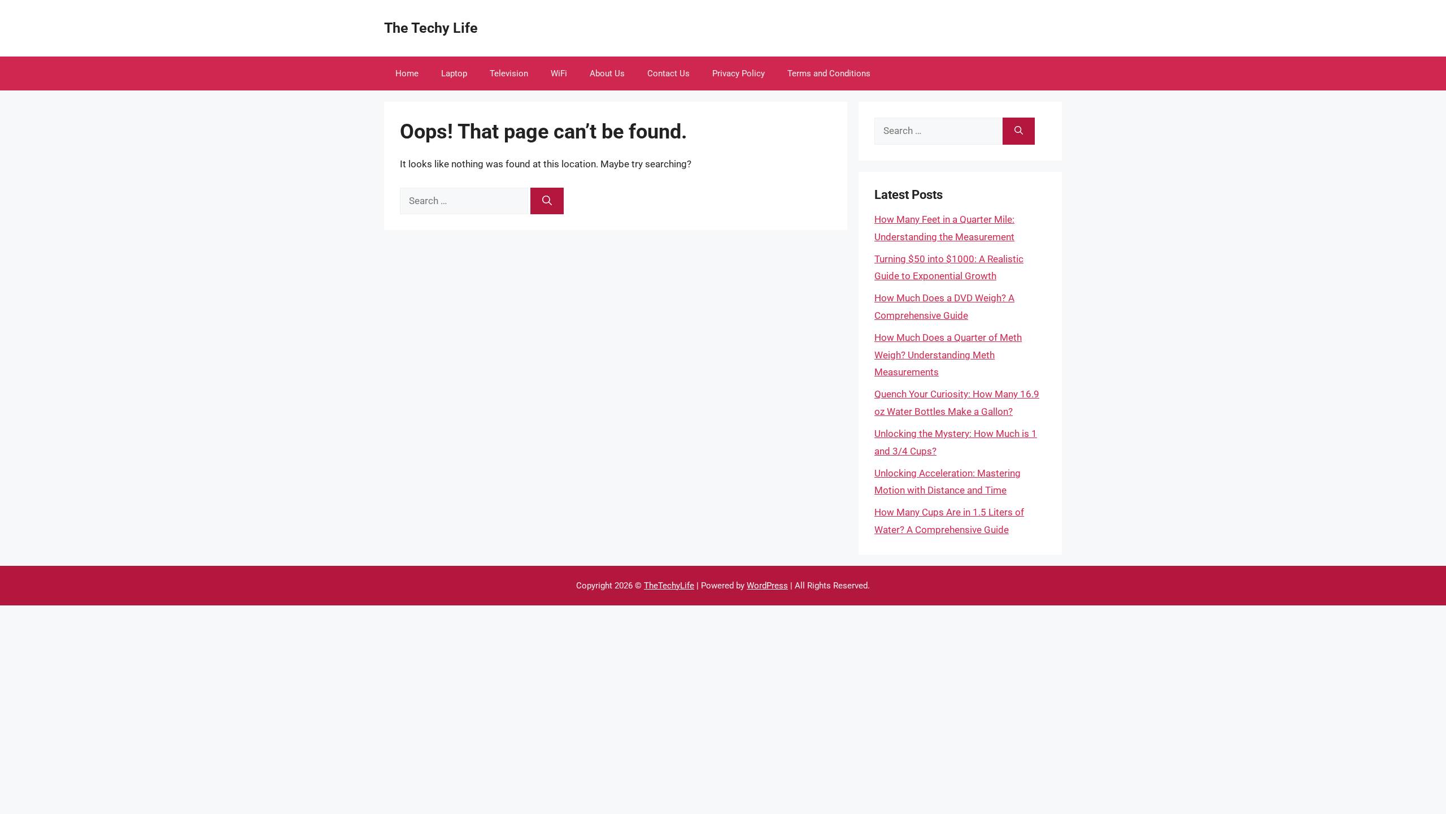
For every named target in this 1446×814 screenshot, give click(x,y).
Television (509, 73)
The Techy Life (431, 28)
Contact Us (668, 73)
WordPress (767, 586)
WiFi (559, 73)
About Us (607, 73)
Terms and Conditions (828, 73)
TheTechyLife (669, 586)
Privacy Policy (738, 73)
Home (407, 73)
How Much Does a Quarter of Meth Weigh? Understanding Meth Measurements (948, 355)
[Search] (547, 201)
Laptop (454, 73)
